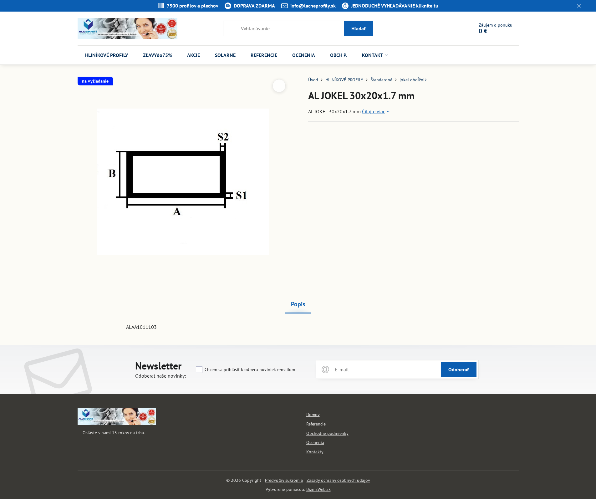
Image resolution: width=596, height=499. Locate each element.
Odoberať (458, 369)
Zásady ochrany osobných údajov (338, 480)
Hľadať (358, 28)
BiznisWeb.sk (318, 489)
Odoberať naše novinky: (160, 376)
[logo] (117, 423)
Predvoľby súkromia (284, 480)
